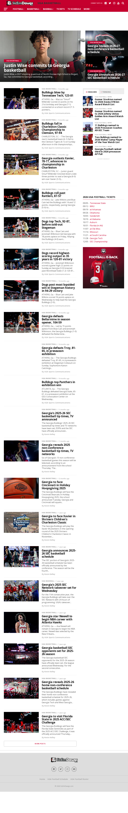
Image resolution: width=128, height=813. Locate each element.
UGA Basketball (49, 89)
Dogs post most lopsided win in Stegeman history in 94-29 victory (58, 287)
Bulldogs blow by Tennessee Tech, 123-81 (57, 94)
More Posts (40, 743)
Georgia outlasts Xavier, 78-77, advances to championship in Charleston (58, 163)
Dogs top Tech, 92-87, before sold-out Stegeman (56, 224)
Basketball (33, 9)
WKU (92, 206)
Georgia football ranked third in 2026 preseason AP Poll (108, 151)
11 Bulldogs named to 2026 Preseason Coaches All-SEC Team (108, 128)
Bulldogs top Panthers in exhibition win (58, 384)
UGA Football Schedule (57, 779)
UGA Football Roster (79, 779)
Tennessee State (98, 203)
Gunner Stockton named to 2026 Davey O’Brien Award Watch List (108, 102)
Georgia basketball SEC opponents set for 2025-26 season (58, 651)
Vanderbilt (95, 216)
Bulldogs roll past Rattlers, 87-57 (53, 194)
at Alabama (95, 219)
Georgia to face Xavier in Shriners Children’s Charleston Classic (59, 519)
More (87, 9)
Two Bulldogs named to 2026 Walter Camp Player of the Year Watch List (108, 140)
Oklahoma (95, 212)
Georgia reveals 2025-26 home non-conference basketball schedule (58, 685)
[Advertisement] (64, 19)
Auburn (93, 222)
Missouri (94, 232)
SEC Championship (99, 241)
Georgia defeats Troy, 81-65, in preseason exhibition (59, 351)
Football (18, 9)
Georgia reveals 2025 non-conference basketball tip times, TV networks (58, 449)
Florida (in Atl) (96, 225)
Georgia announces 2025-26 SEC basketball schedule (59, 553)
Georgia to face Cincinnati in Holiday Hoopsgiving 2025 (56, 485)
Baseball (48, 9)
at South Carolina (98, 235)
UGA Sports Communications (57, 113)
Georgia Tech (96, 238)
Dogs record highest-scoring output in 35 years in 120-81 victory (57, 256)
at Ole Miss (95, 228)
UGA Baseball (48, 581)
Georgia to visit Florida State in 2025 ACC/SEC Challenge (57, 719)
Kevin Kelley (49, 434)
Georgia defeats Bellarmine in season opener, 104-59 (56, 319)
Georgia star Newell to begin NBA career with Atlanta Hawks (57, 619)
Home (42, 779)
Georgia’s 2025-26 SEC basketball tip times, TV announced (58, 416)
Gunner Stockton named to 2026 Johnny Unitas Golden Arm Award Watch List (109, 115)
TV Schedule (74, 9)
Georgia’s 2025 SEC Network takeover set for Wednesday (59, 587)
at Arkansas (95, 209)
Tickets (60, 9)
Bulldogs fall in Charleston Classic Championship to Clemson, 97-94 (54, 128)
